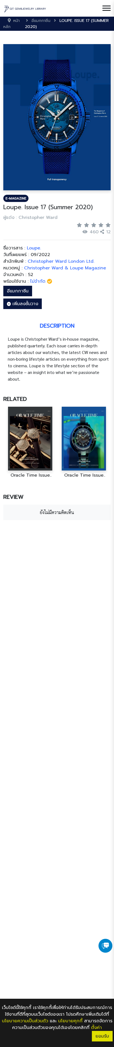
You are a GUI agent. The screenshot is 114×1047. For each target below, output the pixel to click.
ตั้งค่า (96, 1027)
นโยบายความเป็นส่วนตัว (25, 1021)
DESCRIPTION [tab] (57, 325)
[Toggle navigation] (106, 8)
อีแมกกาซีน (17, 291)
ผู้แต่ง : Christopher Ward (30, 217)
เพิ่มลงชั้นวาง (24, 303)
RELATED (15, 399)
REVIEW (13, 497)
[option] (30, 442)
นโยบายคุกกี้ (70, 1021)
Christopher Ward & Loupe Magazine (65, 268)
